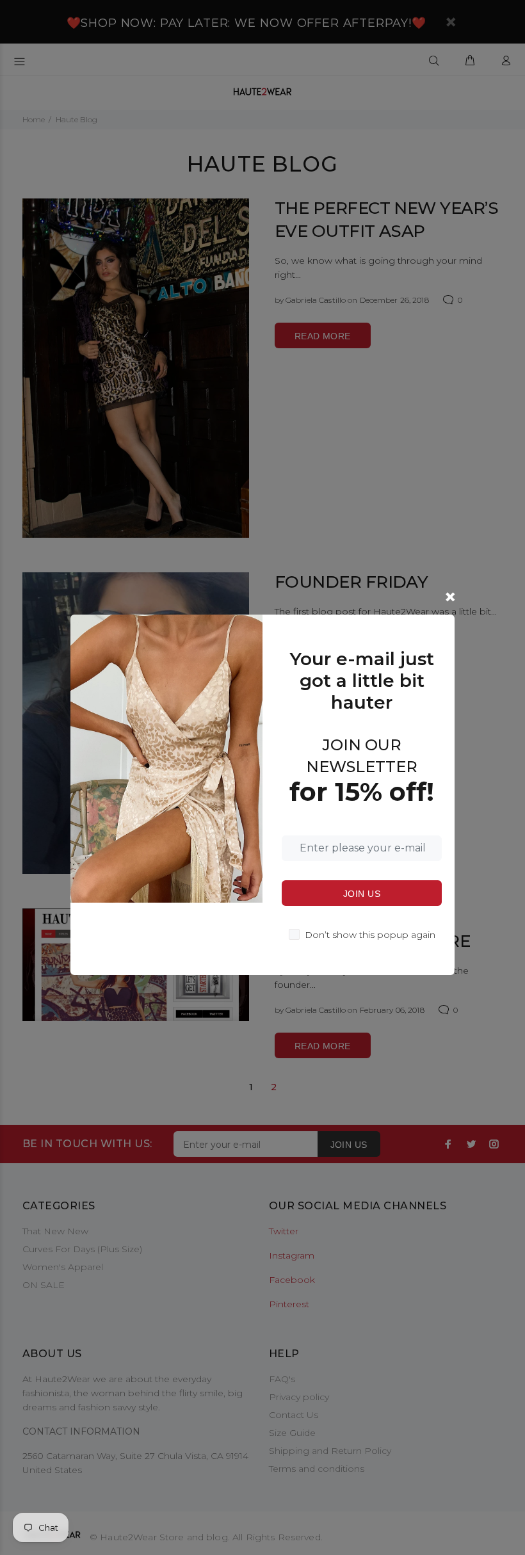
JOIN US (361, 894)
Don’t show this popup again (370, 934)
